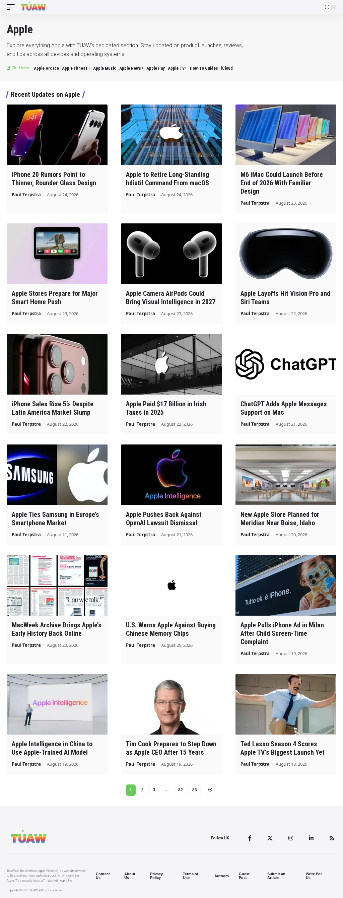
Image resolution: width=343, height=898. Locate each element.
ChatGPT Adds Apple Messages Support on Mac (284, 408)
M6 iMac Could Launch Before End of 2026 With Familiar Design (282, 182)
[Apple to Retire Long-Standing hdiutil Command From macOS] (171, 135)
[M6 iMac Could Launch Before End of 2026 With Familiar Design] (285, 135)
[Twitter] (270, 838)
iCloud (227, 68)
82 (180, 789)
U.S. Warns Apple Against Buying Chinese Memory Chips (171, 629)
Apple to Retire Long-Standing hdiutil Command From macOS (167, 178)
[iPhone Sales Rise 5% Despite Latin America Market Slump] (57, 364)
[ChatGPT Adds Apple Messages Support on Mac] (285, 364)
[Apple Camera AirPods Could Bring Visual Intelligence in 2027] (171, 253)
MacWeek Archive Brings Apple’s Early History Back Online (56, 629)
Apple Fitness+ (76, 68)
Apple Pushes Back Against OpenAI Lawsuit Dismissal (164, 518)
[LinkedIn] (311, 838)
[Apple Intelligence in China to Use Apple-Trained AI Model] (57, 704)
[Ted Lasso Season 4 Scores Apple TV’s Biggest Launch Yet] (285, 704)
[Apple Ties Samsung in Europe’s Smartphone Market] (57, 474)
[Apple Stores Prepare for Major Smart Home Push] (57, 253)
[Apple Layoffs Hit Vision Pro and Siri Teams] (285, 253)
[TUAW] (33, 7)
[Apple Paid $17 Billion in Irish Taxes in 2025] (171, 364)
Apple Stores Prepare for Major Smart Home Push (55, 297)
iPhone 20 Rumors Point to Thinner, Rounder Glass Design (54, 178)
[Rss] (332, 838)
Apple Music (104, 68)
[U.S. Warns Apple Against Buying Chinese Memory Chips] (171, 585)
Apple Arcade (46, 68)
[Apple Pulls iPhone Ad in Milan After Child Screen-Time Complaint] (285, 585)
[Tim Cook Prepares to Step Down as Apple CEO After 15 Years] (171, 704)
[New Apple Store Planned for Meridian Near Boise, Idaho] (285, 474)
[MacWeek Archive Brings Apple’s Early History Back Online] (57, 585)
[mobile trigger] (12, 7)
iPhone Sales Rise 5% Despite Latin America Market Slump (52, 408)
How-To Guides (204, 68)
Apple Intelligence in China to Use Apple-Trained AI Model (52, 748)
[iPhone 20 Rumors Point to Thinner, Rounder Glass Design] (57, 135)
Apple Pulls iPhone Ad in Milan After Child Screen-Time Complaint (282, 633)
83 (194, 789)
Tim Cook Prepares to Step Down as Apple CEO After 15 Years (171, 748)
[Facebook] (250, 838)
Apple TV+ (177, 68)
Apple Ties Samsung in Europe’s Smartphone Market (55, 518)
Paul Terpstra (26, 195)
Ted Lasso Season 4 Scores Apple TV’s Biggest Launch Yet (283, 748)
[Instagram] (291, 838)
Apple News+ (131, 68)
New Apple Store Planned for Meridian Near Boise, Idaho (280, 518)
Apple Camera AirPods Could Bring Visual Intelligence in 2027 (170, 297)
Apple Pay (155, 68)
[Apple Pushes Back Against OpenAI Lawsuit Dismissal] (171, 474)
